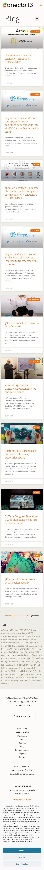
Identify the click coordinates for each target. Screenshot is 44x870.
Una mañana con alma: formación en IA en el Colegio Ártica (18, 58)
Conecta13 (31, 642)
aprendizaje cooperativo (15, 636)
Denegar (22, 857)
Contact (22, 757)
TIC (29, 680)
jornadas (29, 667)
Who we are (22, 735)
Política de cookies (26, 842)
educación (22, 649)
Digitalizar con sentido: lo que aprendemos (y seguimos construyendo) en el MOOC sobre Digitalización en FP (22, 124)
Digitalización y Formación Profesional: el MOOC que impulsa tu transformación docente (21, 259)
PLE (37, 671)
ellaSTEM (6, 655)
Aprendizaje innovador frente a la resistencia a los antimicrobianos (20, 388)
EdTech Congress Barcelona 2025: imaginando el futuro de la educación (21, 520)
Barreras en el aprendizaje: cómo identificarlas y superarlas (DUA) (21, 454)
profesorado (9, 674)
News (22, 739)
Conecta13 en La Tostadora (22, 774)
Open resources (22, 750)
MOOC (17, 671)
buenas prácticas (25, 639)
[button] (37, 18)
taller (5, 680)
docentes (34, 646)
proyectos (25, 674)
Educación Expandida (26, 652)
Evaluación (12, 658)
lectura (5, 671)
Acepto (22, 850)
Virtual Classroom (22, 766)
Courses (22, 743)
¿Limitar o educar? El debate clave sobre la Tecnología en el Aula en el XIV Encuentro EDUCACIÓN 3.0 (21, 193)
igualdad (11, 665)
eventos (25, 658)
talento (34, 677)
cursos (23, 645)
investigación (14, 668)
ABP (28, 630)
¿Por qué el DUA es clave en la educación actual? (21, 580)
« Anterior (9, 615)
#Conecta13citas (12, 630)
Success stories (22, 732)
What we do (22, 728)
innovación (24, 664)
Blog (12, 18)
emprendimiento (23, 655)
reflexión (12, 677)
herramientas (31, 661)
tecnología (16, 680)
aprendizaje (23, 633)
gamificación (14, 661)
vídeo (9, 683)
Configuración (22, 864)
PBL (28, 671)
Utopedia (22, 753)
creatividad (9, 645)
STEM (24, 677)
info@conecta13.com (22, 799)
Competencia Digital (12, 642)
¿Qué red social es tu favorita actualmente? (22, 324)
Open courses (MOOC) (22, 770)
